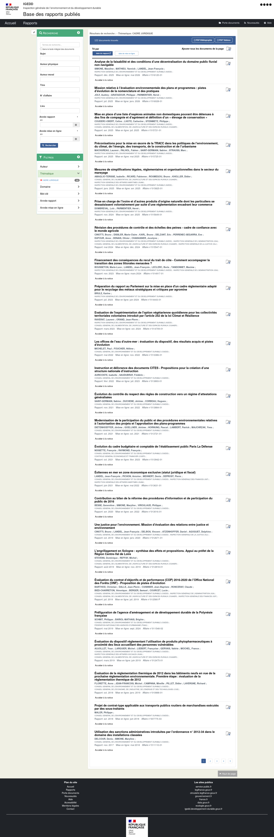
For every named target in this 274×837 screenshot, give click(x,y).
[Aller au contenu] (264, 4)
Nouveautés (71, 796)
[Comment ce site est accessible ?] (261, 4)
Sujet (43, 53)
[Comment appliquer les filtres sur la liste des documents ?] (78, 156)
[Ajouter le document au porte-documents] (228, 63)
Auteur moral (47, 74)
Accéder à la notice (104, 79)
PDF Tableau (224, 40)
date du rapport (102, 53)
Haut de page (229, 773)
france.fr (203, 799)
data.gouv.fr (203, 802)
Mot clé (44, 193)
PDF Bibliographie (204, 40)
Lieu (42, 105)
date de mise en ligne (127, 53)
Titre (42, 85)
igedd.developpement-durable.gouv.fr (203, 808)
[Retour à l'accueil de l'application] (137, 826)
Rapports (70, 789)
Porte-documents (70, 792)
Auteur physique (49, 64)
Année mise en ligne (51, 207)
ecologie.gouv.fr (204, 805)
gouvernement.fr (203, 796)
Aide (70, 799)
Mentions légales (70, 805)
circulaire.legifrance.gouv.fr (203, 792)
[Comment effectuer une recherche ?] (78, 32)
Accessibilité (70, 802)
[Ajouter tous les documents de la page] (228, 49)
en (41, 119)
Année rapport (48, 200)
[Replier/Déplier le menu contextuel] (34, 32)
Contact (70, 808)
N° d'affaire (46, 95)
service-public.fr (204, 786)
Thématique (47, 173)
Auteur (44, 166)
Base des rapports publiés (51, 13)
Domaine (45, 186)
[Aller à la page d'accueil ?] (270, 4)
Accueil (70, 786)
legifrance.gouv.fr (203, 789)
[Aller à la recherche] (267, 4)
